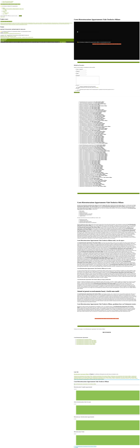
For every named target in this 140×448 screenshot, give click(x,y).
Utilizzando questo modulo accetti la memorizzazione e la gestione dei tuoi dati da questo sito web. (97, 89)
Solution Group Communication (27, 37)
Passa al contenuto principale (8, 2)
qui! (97, 87)
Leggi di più (63, 42)
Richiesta (78, 75)
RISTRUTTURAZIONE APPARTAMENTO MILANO (10, 4)
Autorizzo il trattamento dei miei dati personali (88, 86)
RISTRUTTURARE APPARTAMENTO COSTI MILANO (8, 23)
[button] (5, 13)
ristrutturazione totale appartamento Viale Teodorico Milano (120, 376)
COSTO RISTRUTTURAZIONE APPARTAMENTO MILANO (51, 23)
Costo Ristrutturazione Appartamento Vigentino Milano (85, 344)
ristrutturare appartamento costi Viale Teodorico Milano (121, 377)
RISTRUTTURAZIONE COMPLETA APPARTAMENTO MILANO (18, 24)
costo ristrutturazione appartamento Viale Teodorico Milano (101, 377)
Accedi (15, 36)
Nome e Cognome (79, 69)
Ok (60, 42)
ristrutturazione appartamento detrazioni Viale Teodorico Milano (126, 378)
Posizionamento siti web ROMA (15, 37)
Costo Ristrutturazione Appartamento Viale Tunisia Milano (86, 341)
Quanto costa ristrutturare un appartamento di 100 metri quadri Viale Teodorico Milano (89, 379)
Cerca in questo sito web (4, 15)
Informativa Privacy (3, 36)
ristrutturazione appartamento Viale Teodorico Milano (83, 376)
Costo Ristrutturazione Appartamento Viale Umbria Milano (86, 342)
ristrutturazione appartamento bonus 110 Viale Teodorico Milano (104, 378)
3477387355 (6, 32)
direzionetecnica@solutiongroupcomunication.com (12, 33)
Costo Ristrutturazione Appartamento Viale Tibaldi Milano (86, 340)
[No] (66, 42)
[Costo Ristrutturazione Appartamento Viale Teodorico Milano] (85, 383)
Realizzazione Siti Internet (4, 37)
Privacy (77, 85)
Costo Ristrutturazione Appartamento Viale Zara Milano (85, 343)
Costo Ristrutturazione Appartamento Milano (84, 339)
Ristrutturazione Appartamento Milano (81, 374)
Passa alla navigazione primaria (8, 1)
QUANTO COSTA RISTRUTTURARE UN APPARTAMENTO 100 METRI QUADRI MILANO (29, 23)
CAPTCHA (78, 90)
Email (77, 73)
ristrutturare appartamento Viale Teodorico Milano (101, 376)
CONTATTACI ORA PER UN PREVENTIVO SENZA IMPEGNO (107, 318)
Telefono (78, 71)
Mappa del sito (10, 36)
